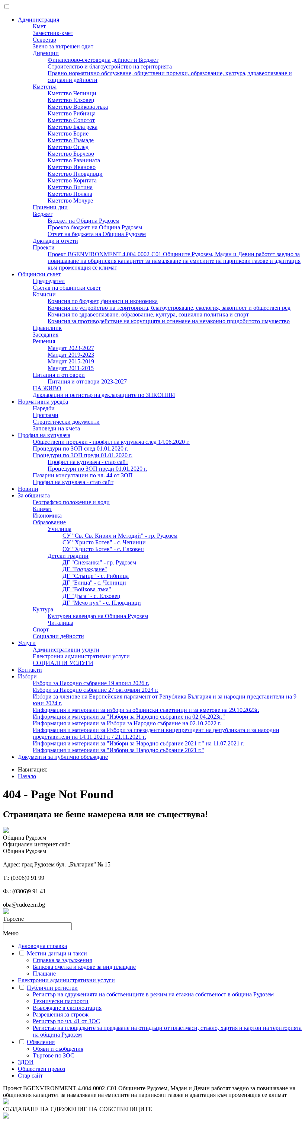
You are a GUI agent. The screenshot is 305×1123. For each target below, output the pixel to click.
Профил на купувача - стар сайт (88, 462)
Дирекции (46, 53)
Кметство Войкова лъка (78, 107)
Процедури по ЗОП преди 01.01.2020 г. (82, 455)
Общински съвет (39, 274)
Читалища (60, 623)
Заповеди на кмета (56, 428)
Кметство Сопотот (71, 120)
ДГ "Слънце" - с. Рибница (95, 576)
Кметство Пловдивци (75, 174)
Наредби (44, 408)
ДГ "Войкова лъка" (86, 589)
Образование (49, 522)
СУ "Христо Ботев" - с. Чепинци (104, 542)
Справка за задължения (62, 960)
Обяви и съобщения (58, 1049)
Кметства (45, 86)
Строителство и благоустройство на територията (110, 66)
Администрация (38, 19)
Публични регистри (52, 987)
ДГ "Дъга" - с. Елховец (91, 596)
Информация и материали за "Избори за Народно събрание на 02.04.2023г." (129, 716)
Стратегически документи (66, 422)
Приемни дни (50, 207)
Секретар (44, 39)
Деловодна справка (42, 946)
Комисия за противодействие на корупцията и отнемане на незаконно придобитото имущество (169, 321)
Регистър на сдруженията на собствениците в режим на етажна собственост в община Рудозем (153, 994)
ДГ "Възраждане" (84, 569)
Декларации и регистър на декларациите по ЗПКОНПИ (104, 395)
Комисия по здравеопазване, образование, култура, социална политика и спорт (148, 314)
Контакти (30, 670)
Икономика (47, 515)
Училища (59, 529)
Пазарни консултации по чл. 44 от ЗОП (83, 475)
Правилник (47, 328)
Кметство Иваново (72, 167)
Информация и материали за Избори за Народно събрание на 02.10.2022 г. (127, 723)
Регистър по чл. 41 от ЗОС (66, 1021)
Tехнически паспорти (61, 1001)
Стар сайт (30, 1075)
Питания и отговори (59, 375)
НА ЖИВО (47, 388)
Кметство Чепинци (72, 93)
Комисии (44, 294)
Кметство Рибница (72, 113)
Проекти (44, 247)
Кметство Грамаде (71, 140)
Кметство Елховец (71, 100)
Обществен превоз (41, 1069)
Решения (44, 341)
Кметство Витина (70, 187)
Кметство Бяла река (72, 127)
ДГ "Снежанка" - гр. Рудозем (99, 562)
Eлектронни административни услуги (81, 656)
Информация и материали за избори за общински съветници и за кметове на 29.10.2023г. (146, 710)
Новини (28, 489)
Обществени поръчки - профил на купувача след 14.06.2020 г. (111, 442)
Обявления (41, 1042)
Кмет (39, 26)
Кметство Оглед (68, 147)
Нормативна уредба (43, 401)
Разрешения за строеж (61, 1014)
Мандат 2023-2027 (71, 348)
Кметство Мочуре (70, 200)
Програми (45, 415)
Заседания (45, 334)
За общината (34, 495)
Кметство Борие (68, 133)
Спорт (41, 629)
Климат (42, 509)
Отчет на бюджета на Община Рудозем (97, 234)
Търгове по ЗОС (53, 1055)
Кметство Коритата (72, 180)
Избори (27, 676)
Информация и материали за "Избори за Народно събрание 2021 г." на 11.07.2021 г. (138, 743)
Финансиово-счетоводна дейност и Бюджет (103, 60)
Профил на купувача (44, 435)
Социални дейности (58, 636)
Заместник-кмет (53, 33)
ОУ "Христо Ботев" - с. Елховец (103, 549)
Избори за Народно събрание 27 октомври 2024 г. (95, 690)
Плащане (44, 973)
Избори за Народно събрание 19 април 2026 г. (91, 683)
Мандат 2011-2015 (71, 368)
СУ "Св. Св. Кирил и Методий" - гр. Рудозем (119, 535)
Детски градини (68, 556)
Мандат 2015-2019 (71, 361)
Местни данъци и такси (57, 953)
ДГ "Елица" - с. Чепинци (94, 582)
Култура (43, 609)
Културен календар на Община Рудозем (98, 616)
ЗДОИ (25, 1062)
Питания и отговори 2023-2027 (87, 381)
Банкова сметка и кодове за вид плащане (84, 967)
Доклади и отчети (55, 241)
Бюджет (42, 214)
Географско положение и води (71, 502)
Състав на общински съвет (67, 287)
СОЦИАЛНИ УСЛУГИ (63, 663)
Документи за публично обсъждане (63, 757)
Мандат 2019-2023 (71, 354)
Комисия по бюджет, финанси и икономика (103, 301)
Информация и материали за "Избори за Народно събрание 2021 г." (118, 750)
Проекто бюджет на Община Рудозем (95, 227)
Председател (49, 281)
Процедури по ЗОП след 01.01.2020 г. (80, 448)
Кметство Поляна (70, 194)
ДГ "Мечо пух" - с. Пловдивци (101, 602)
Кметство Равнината (74, 160)
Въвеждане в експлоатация (67, 1008)
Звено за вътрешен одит (63, 46)
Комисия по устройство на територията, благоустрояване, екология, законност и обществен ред (169, 308)
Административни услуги (66, 649)
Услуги (27, 643)
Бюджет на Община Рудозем (83, 220)
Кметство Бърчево (71, 153)
